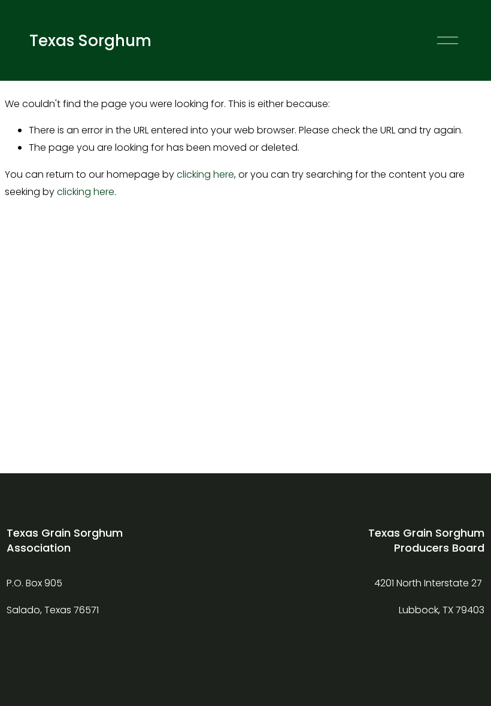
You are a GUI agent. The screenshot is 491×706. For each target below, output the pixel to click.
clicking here (205, 174)
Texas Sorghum (90, 40)
